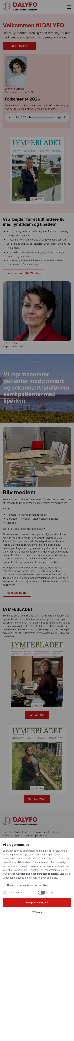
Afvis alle (37, 911)
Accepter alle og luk (37, 902)
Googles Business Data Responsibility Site (40, 873)
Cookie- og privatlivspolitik (22, 885)
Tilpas (46, 885)
